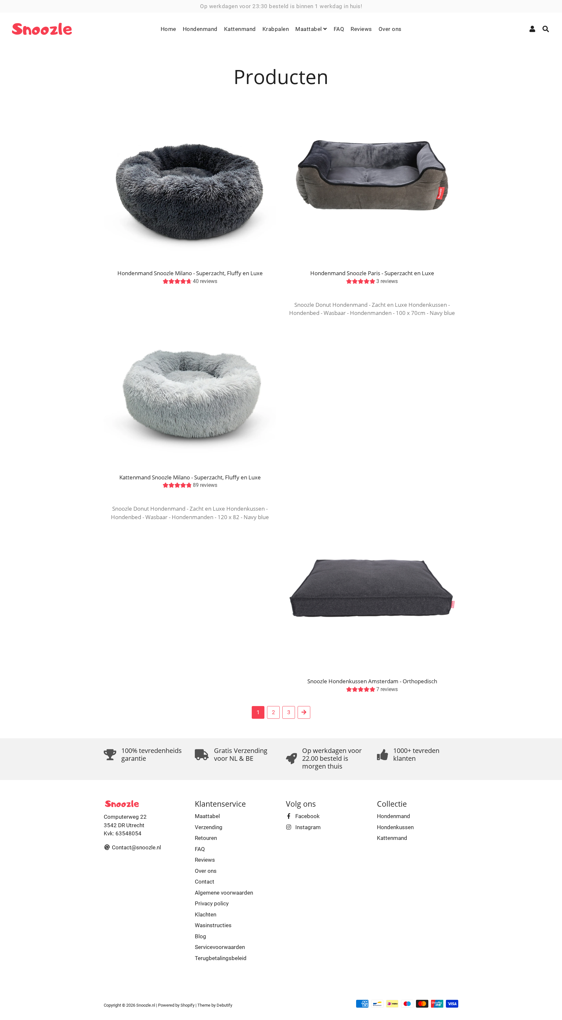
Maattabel (309, 29)
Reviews (361, 29)
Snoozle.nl (145, 1005)
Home (168, 29)
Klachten (205, 914)
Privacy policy (212, 903)
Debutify (224, 1005)
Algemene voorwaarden (224, 892)
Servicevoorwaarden (220, 947)
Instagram (307, 827)
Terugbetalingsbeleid (221, 958)
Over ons (390, 29)
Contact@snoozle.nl (136, 847)
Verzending (208, 827)
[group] (190, 282)
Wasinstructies (213, 925)
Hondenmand (200, 29)
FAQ (339, 29)
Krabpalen (275, 29)
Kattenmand (240, 29)
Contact (204, 881)
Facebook (307, 816)
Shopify (187, 1005)
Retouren (206, 838)
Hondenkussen (395, 827)
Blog (200, 936)
